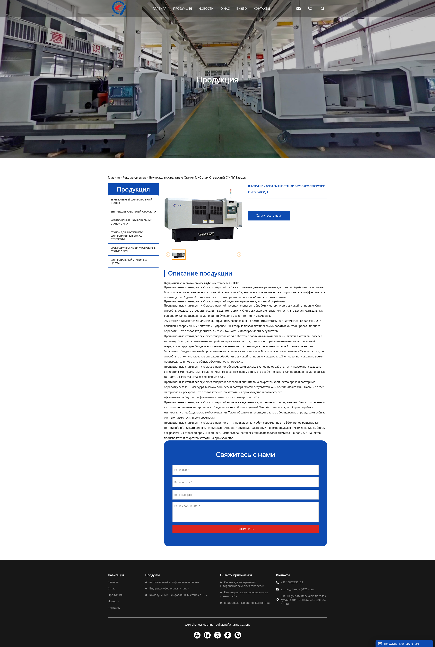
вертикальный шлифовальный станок (131, 201)
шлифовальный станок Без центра (129, 261)
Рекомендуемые (134, 177)
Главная (114, 177)
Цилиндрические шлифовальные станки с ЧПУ (133, 249)
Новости (113, 601)
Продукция (115, 595)
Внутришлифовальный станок (131, 211)
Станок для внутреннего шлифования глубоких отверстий (127, 236)
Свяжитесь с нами (269, 215)
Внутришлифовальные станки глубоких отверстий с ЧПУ (222, 397)
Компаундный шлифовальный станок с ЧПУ (131, 222)
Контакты (114, 608)
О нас (111, 588)
